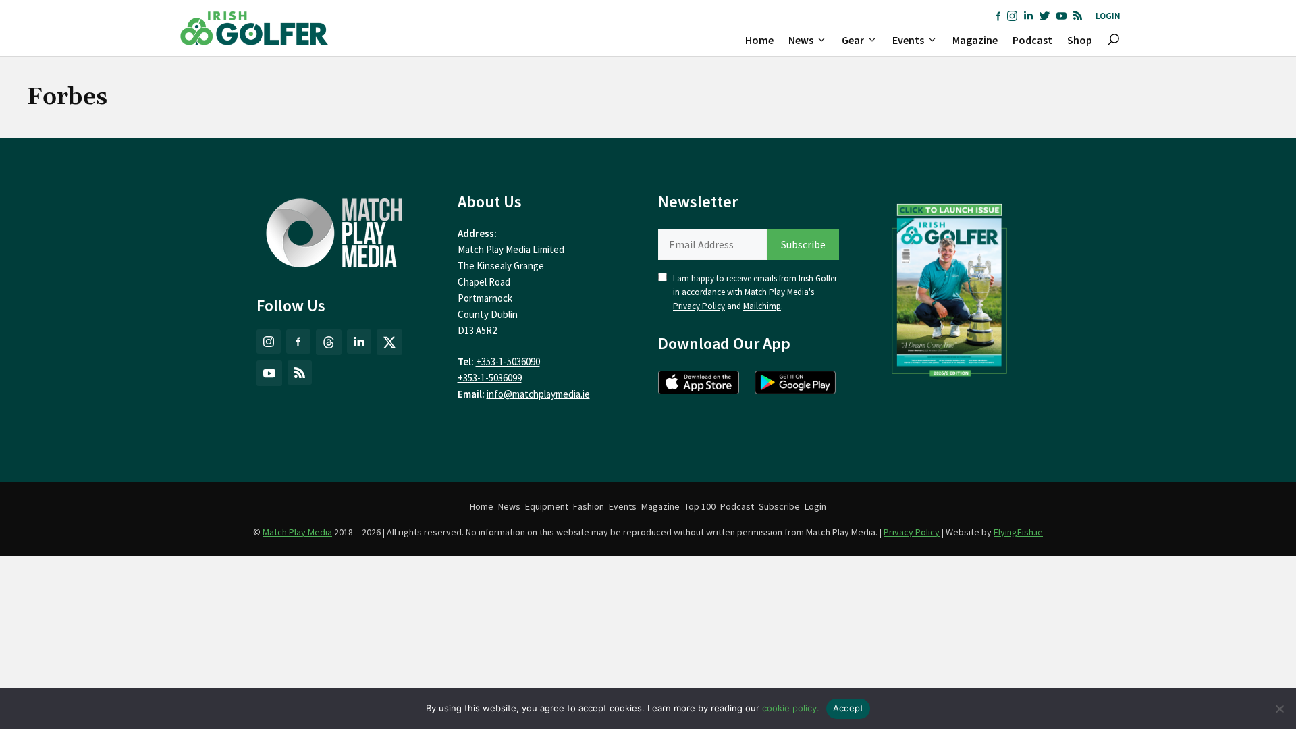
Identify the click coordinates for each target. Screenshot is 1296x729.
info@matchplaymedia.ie (538, 393)
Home (759, 40)
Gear (853, 40)
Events (908, 40)
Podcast (1032, 40)
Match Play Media (297, 532)
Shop (1079, 40)
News (800, 40)
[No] (1279, 709)
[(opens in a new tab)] (949, 287)
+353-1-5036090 (508, 361)
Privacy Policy (699, 306)
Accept (848, 708)
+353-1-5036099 (490, 377)
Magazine (975, 40)
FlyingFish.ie (1018, 532)
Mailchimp (762, 306)
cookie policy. (790, 708)
